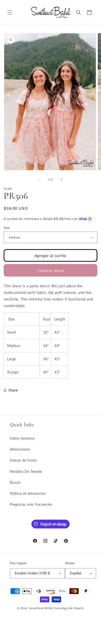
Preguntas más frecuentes (31, 504)
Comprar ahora (50, 270)
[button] (9, 12)
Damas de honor (23, 460)
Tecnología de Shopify (69, 608)
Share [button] (13, 390)
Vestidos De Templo (26, 471)
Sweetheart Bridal (41, 608)
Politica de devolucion (28, 493)
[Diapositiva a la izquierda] (39, 179)
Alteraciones (20, 449)
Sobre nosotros (22, 438)
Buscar (15, 482)
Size (7, 228)
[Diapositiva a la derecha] (61, 179)
